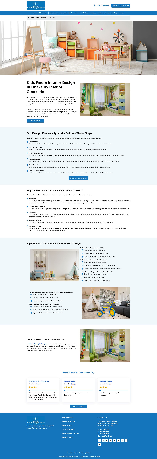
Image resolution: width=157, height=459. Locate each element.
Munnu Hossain (105, 381)
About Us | (70, 453)
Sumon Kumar (69, 381)
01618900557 (104, 434)
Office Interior (42, 13)
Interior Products (83, 13)
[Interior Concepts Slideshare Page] (126, 441)
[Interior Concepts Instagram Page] (122, 441)
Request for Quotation (120, 5)
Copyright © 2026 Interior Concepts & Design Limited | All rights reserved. (79, 456)
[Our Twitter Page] (107, 441)
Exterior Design (67, 437)
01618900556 (104, 431)
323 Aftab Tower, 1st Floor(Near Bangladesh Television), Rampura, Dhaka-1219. (108, 424)
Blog (115, 13)
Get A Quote (36, 120)
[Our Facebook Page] (99, 441)
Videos (110, 13)
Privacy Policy (86, 453)
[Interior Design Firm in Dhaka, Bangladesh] (36, 420)
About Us (101, 13)
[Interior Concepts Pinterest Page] (110, 441)
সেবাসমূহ (121, 13)
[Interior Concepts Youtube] (103, 441)
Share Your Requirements (78, 178)
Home (34, 13)
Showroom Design (68, 429)
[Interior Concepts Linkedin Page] (114, 441)
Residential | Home (68, 421)
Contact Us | (78, 453)
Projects (93, 13)
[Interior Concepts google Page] (99, 445)
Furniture (73, 13)
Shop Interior (53, 13)
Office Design (66, 425)
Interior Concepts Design (37, 344)
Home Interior (63, 13)
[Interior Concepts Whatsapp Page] (118, 441)
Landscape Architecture (70, 433)
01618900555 (103, 5)
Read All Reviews (78, 406)
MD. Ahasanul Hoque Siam (39, 381)
